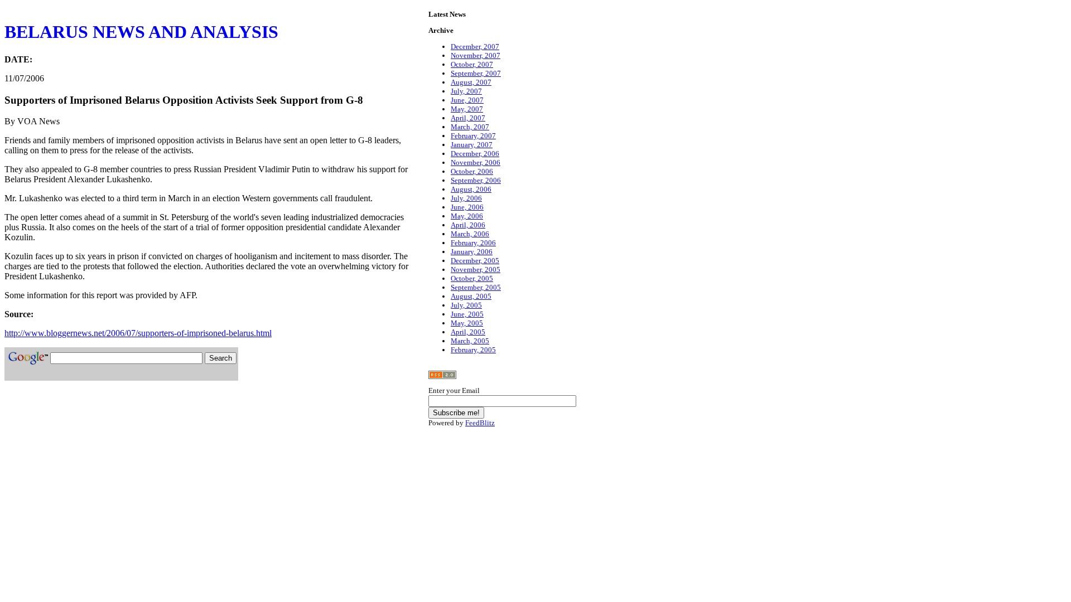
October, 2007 (472, 64)
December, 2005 (475, 260)
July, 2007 (466, 91)
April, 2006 (468, 225)
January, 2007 (472, 144)
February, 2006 (473, 243)
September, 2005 (476, 287)
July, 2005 (466, 305)
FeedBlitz (480, 423)
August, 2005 (471, 296)
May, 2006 (467, 216)
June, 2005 (467, 314)
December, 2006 (475, 153)
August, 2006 (471, 189)
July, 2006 (466, 198)
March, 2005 (470, 341)
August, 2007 (471, 82)
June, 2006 (467, 207)
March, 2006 (470, 234)
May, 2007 (467, 109)
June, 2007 (467, 100)
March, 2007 (470, 127)
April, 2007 (468, 118)
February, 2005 (473, 350)
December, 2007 (475, 46)
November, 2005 (475, 269)
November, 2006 (475, 162)
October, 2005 (472, 278)
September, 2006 (476, 180)
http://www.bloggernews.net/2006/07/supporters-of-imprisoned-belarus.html (138, 333)
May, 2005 (467, 323)
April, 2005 (468, 332)
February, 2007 (473, 136)
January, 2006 (472, 251)
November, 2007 (475, 55)
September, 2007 (476, 73)
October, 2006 (472, 171)
